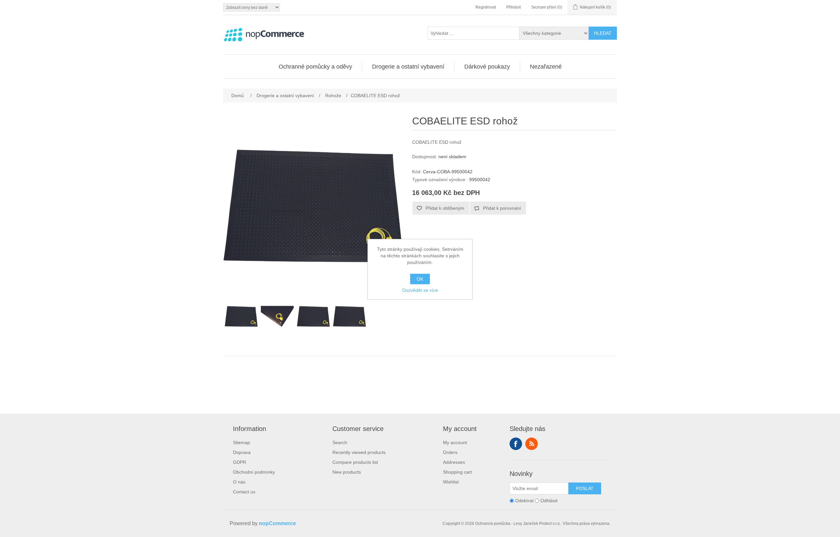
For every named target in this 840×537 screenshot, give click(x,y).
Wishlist (451, 481)
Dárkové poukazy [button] (487, 66)
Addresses (454, 462)
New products (346, 472)
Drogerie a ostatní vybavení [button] (408, 66)
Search (339, 442)
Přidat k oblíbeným (445, 208)
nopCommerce (277, 523)
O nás (239, 481)
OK (420, 279)
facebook (516, 444)
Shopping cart (457, 472)
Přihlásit (513, 7)
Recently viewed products (359, 452)
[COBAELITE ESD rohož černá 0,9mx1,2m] (349, 316)
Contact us (244, 491)
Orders (450, 452)
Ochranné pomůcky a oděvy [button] (315, 66)
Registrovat (485, 7)
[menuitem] (315, 67)
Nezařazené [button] (546, 66)
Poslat (585, 488)
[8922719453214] (241, 316)
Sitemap (241, 442)
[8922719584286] (277, 316)
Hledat (603, 33)
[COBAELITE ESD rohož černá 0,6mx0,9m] (313, 316)
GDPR (239, 462)
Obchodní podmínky (254, 472)
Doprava (242, 452)
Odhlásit (548, 500)
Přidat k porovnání (502, 208)
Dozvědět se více (420, 290)
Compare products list (355, 462)
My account (455, 442)
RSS (531, 444)
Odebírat (524, 500)
